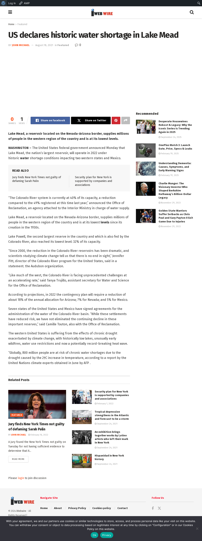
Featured (22, 24)
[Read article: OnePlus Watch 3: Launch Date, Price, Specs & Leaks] (146, 150)
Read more (20, 459)
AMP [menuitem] (27, 3)
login (21, 478)
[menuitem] (3, 3)
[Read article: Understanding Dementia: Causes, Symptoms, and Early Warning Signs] (146, 169)
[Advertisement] (101, 77)
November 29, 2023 (170, 202)
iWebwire (21, 511)
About (58, 508)
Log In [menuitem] (12, 3)
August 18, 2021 (44, 45)
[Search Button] (192, 12)
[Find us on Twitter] (159, 508)
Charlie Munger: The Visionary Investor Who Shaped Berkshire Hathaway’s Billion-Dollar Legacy (175, 190)
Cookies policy (101, 508)
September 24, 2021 (106, 423)
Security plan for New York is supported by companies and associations (93, 181)
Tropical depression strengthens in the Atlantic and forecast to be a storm (112, 415)
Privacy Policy (77, 508)
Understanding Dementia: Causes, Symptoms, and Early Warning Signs (175, 167)
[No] (197, 529)
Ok (94, 535)
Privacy (106, 535)
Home (11, 24)
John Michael (21, 45)
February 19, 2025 (169, 153)
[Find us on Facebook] (153, 508)
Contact (122, 508)
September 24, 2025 (170, 137)
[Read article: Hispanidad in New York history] (82, 461)
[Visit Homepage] (101, 12)
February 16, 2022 (39, 435)
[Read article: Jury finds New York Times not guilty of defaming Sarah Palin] (37, 404)
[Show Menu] (10, 12)
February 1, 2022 (104, 403)
